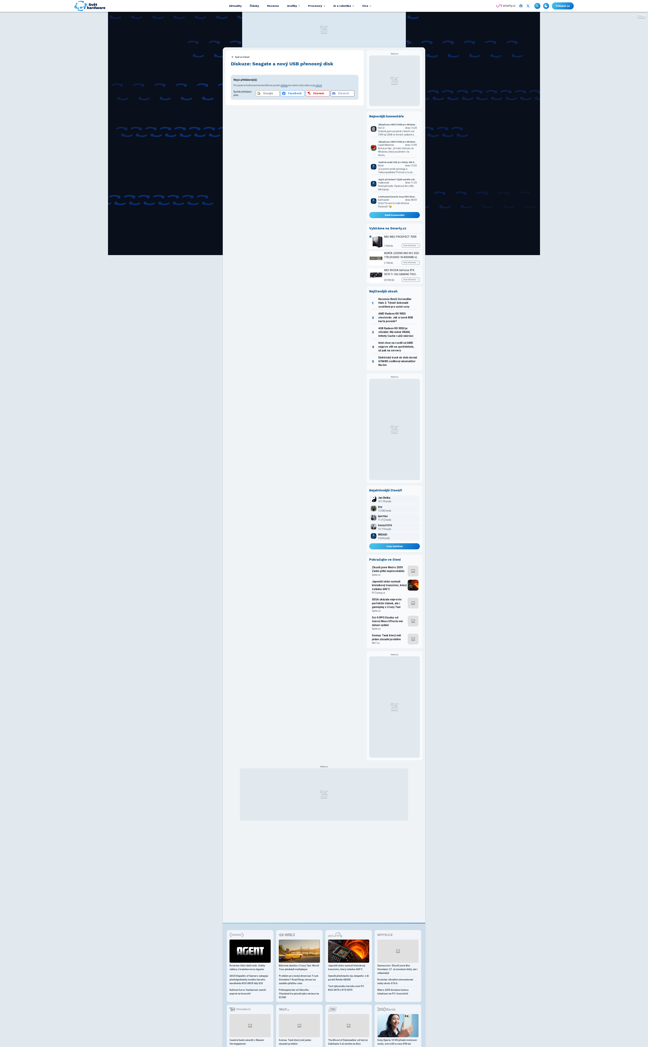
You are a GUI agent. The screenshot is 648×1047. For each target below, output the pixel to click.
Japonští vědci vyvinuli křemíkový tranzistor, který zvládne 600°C (389, 585)
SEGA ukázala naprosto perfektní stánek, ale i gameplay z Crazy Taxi (387, 603)
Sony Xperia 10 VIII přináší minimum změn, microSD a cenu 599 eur (397, 1042)
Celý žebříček (394, 546)
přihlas (284, 85)
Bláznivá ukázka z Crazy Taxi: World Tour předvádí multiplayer (299, 967)
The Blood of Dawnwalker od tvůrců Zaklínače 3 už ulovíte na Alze (348, 1042)
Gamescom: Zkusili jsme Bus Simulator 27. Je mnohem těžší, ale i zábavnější (397, 969)
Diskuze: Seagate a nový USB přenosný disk (282, 64)
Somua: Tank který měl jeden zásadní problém (386, 637)
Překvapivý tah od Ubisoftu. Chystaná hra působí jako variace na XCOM (299, 994)
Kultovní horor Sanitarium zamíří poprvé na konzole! (248, 992)
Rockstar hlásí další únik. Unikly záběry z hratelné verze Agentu (247, 967)
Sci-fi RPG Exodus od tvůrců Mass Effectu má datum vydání (387, 621)
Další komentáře (394, 215)
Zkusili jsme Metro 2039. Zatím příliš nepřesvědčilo (388, 569)
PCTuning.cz (378, 592)
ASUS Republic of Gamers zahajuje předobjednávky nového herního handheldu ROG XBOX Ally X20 (249, 980)
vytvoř (318, 85)
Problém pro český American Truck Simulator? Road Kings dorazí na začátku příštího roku (298, 980)
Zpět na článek (242, 57)
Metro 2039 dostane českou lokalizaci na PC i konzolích (393, 992)
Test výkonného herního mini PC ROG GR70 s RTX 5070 (346, 988)
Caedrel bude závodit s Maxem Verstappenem (247, 1042)
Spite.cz (376, 575)
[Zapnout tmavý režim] (546, 6)
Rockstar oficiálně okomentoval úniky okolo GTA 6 (395, 981)
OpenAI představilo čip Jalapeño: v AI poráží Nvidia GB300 (348, 978)
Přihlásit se (563, 6)
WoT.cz (376, 643)
